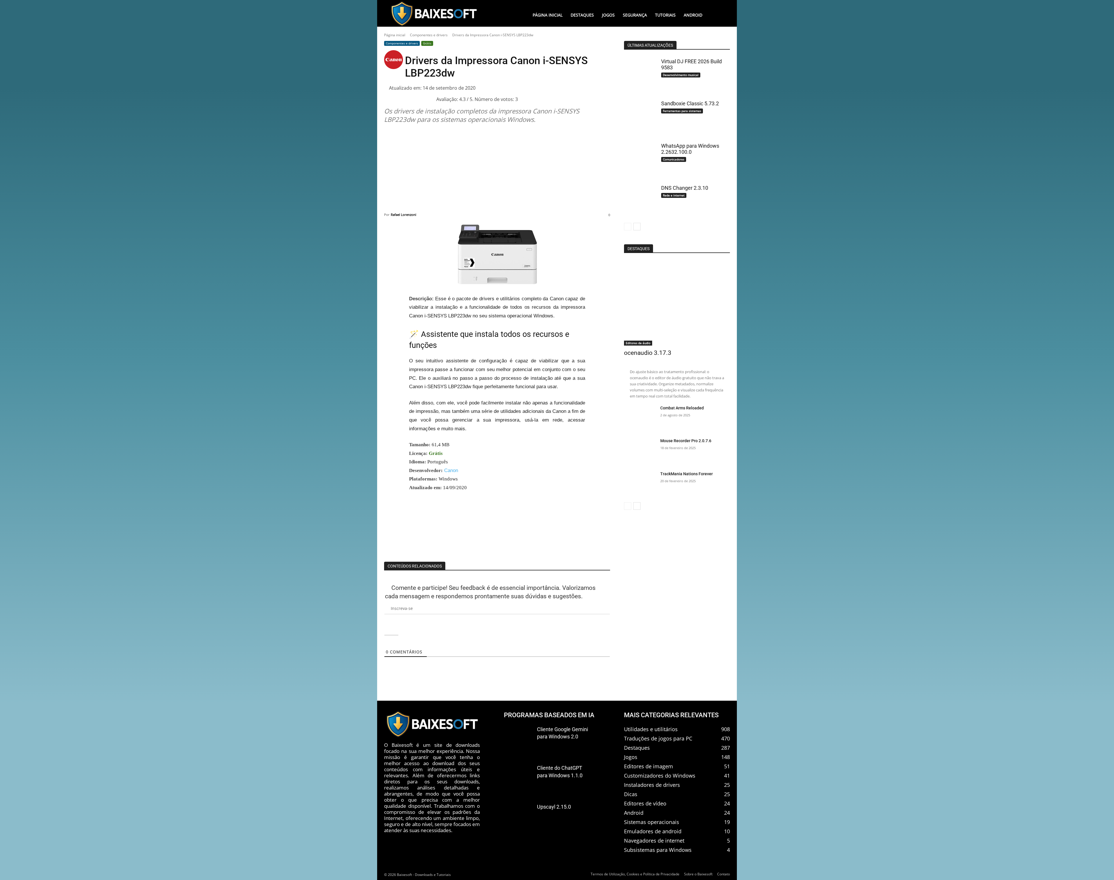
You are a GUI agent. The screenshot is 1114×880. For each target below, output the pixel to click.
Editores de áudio (638, 343)
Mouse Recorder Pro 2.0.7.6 (685, 440)
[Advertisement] (497, 168)
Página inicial (394, 34)
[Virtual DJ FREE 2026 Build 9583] (640, 73)
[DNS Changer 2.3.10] (640, 200)
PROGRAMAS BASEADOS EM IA (549, 715)
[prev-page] (627, 226)
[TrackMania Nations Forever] (640, 483)
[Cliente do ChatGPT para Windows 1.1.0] (518, 777)
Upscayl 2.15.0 (554, 807)
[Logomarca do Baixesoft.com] (433, 13)
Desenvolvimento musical (681, 75)
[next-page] (637, 226)
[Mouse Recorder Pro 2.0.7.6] (640, 450)
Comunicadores (673, 159)
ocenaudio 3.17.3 (647, 352)
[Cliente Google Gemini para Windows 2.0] (518, 739)
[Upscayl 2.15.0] (518, 816)
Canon (451, 470)
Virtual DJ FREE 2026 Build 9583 (691, 64)
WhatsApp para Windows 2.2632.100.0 (690, 149)
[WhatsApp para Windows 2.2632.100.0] (640, 158)
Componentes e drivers (429, 34)
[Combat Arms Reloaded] (640, 418)
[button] (718, 15)
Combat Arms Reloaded (682, 408)
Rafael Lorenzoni (403, 214)
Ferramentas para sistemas (682, 111)
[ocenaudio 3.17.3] (677, 303)
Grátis (427, 43)
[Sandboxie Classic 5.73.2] (640, 115)
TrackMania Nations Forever (686, 473)
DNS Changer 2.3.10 (684, 188)
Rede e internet (674, 195)
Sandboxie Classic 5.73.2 (690, 103)
